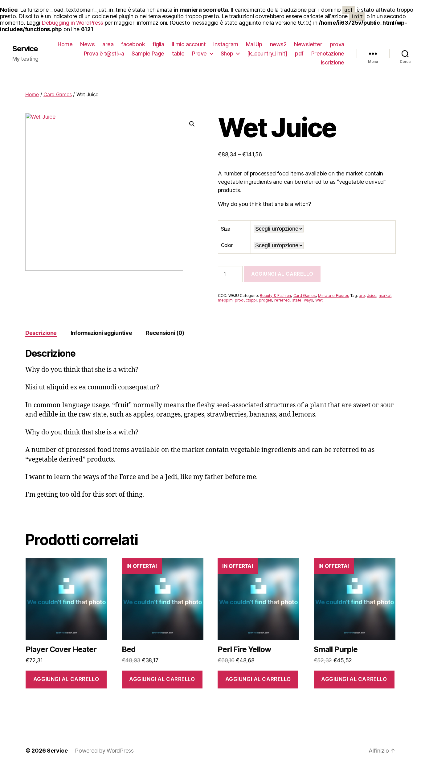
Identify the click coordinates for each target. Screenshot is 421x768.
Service (25, 48)
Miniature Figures (333, 295)
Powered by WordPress (104, 750)
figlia (158, 44)
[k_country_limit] (267, 53)
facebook (133, 44)
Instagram (225, 44)
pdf (299, 53)
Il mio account (189, 44)
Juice (372, 295)
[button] (192, 123)
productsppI (246, 300)
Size (225, 229)
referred (282, 300)
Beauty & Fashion (275, 295)
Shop (227, 53)
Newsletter (308, 44)
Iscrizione (332, 62)
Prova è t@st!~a (104, 53)
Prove (199, 53)
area (107, 44)
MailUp (254, 44)
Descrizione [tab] (41, 333)
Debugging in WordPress (72, 22)
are (362, 295)
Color (227, 245)
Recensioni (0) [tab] (165, 333)
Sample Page (148, 53)
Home (65, 44)
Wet (318, 300)
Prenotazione (327, 53)
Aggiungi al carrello (282, 274)
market (385, 295)
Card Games (57, 94)
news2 (278, 44)
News (87, 44)
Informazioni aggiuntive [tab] (101, 333)
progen (265, 300)
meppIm (225, 300)
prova (337, 44)
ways (308, 300)
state (297, 300)
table (178, 53)
